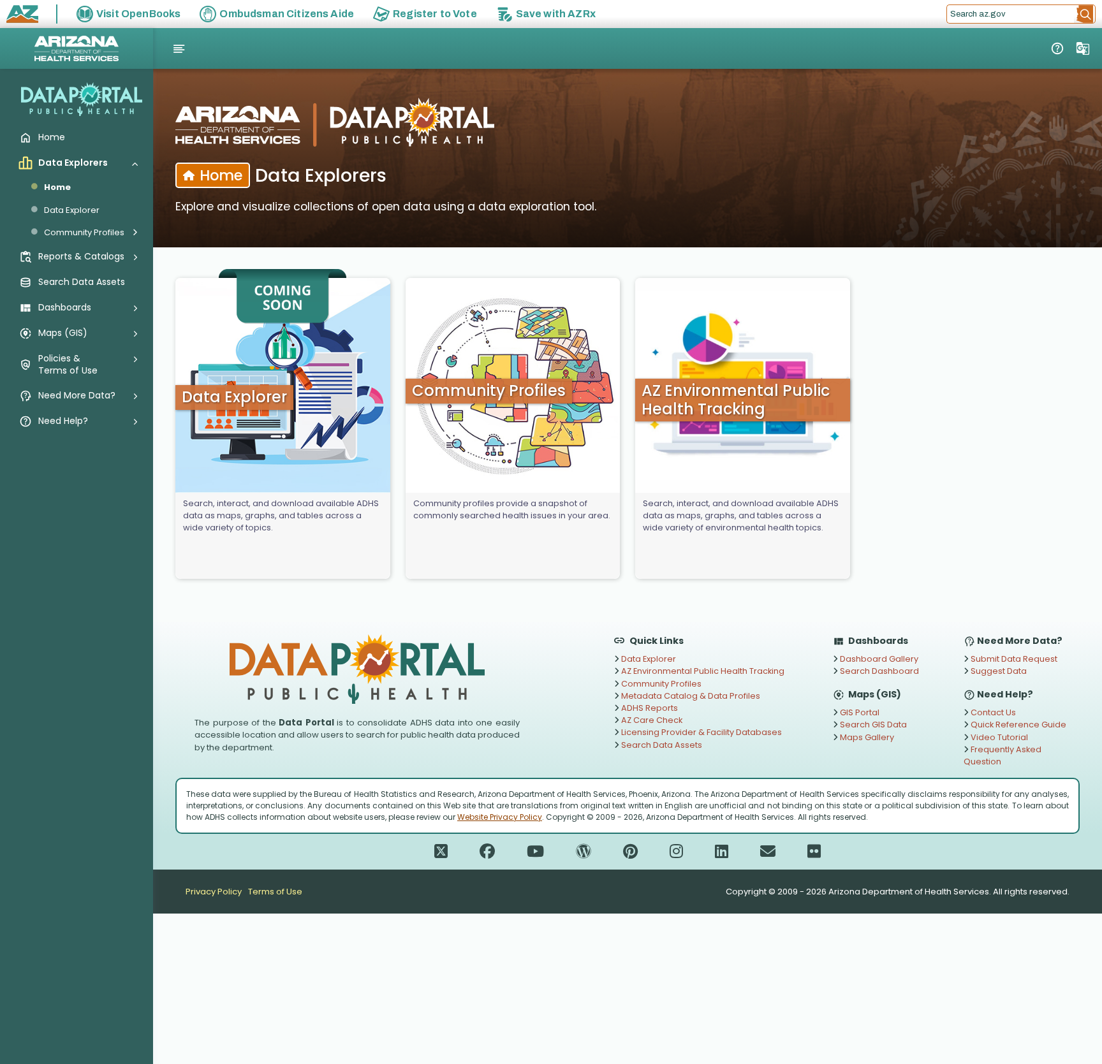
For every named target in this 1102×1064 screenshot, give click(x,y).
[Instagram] (676, 851)
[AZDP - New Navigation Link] (1057, 49)
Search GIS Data (872, 724)
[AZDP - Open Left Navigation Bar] (178, 49)
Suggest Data (998, 671)
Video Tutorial (998, 737)
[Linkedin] (721, 851)
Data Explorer (71, 210)
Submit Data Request (1013, 658)
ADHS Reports (648, 708)
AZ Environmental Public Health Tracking (701, 671)
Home (57, 187)
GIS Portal (858, 712)
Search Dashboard (878, 671)
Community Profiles (660, 683)
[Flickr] (814, 851)
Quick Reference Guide (1017, 724)
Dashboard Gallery (878, 658)
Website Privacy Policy (499, 817)
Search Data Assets (660, 745)
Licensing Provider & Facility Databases (700, 732)
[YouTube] (535, 851)
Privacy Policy (214, 891)
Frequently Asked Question (1002, 755)
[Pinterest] (630, 851)
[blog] (583, 851)
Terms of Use (275, 891)
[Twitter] (441, 851)
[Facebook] (487, 851)
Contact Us (992, 712)
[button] (1085, 14)
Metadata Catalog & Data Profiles (689, 695)
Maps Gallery (866, 737)
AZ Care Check (650, 720)
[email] (767, 851)
